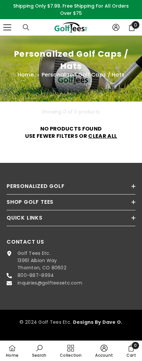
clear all (102, 136)
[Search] (26, 27)
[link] (39, 351)
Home (26, 74)
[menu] (7, 27)
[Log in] (116, 27)
